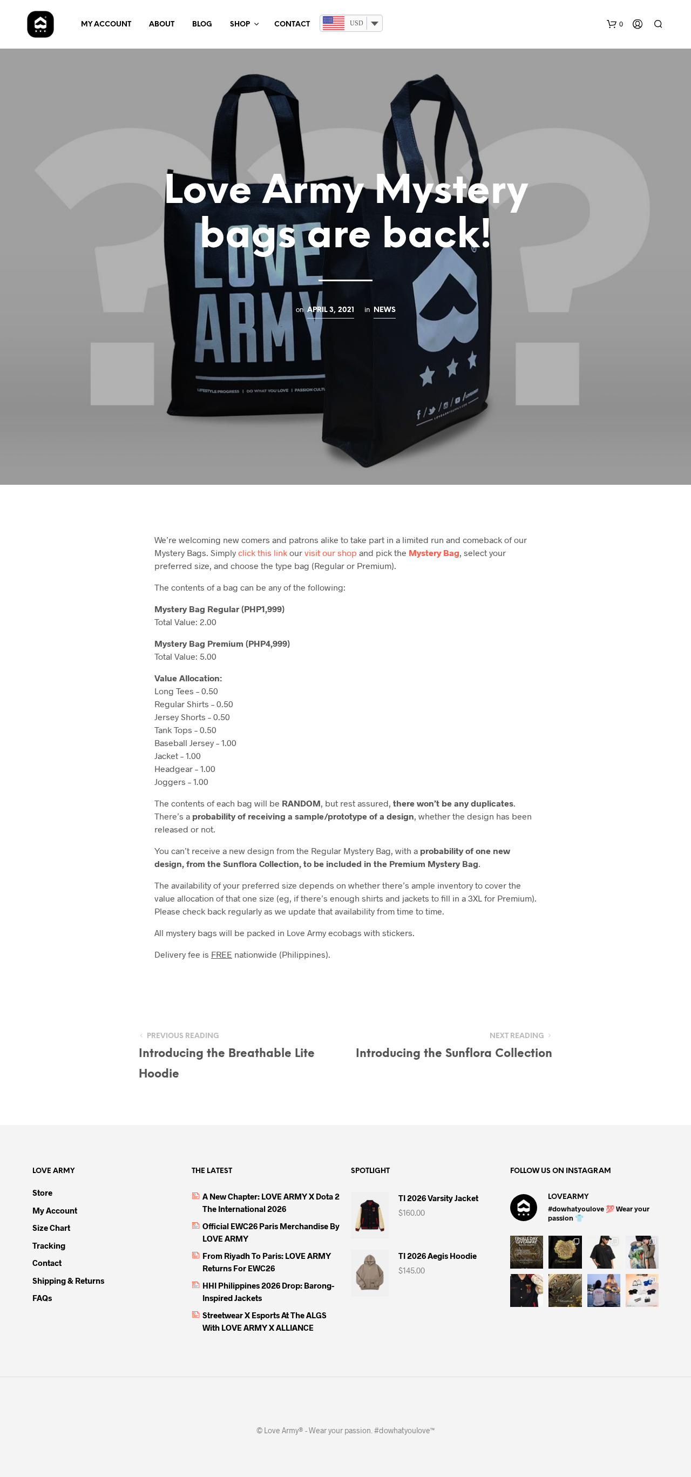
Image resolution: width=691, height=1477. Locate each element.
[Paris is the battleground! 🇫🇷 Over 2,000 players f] (642, 1290)
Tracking (48, 1245)
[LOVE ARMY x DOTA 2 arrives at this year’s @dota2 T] (564, 1290)
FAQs (42, 1298)
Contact (292, 24)
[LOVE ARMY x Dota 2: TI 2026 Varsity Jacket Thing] (526, 1290)
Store (42, 1192)
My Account (106, 24)
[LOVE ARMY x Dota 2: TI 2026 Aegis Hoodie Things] (564, 1252)
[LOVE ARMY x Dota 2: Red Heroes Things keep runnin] (603, 1252)
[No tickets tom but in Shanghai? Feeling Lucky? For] (526, 1252)
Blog (202, 24)
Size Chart (51, 1227)
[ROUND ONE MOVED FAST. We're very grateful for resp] (603, 1290)
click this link (262, 552)
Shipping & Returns (68, 1280)
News (385, 310)
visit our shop (329, 552)
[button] (615, 24)
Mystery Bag (434, 552)
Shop (240, 24)
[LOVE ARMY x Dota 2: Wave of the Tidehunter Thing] (642, 1252)
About (161, 24)
